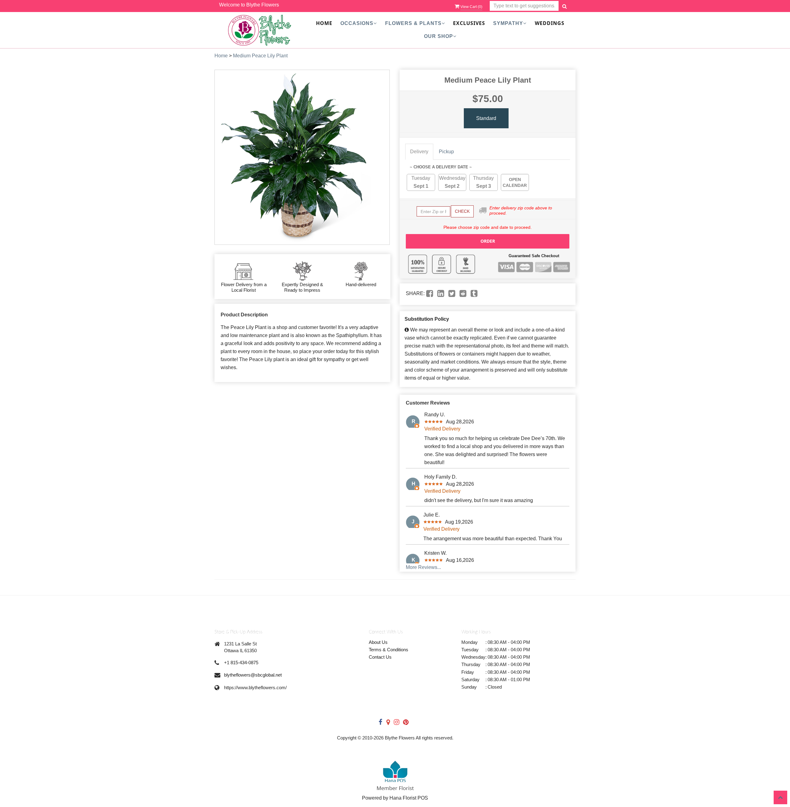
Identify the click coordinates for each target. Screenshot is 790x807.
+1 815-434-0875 (241, 662)
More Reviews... (423, 567)
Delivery (419, 151)
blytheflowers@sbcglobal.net (253, 674)
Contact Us (380, 657)
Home (324, 23)
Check (462, 211)
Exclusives (469, 23)
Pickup (446, 151)
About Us (378, 642)
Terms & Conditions (388, 649)
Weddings (549, 23)
